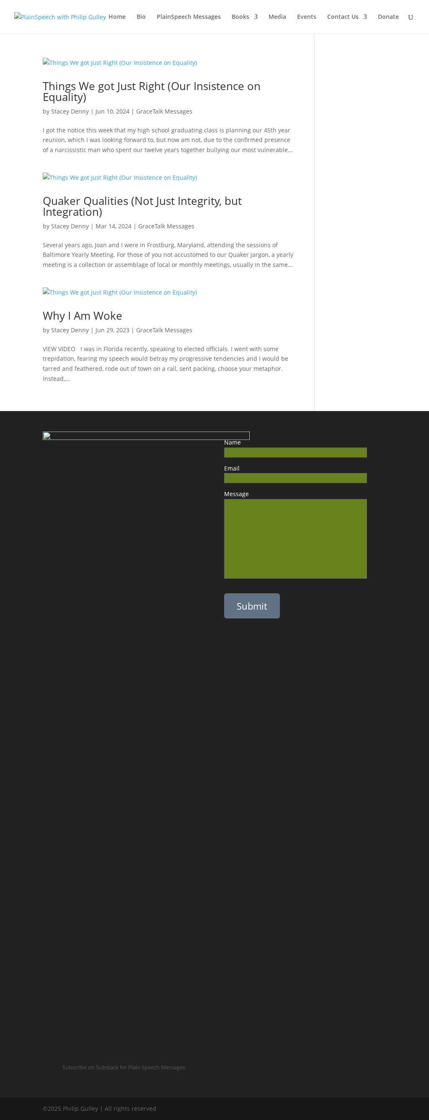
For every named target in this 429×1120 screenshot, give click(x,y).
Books (240, 17)
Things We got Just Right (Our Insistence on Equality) (152, 91)
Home (117, 17)
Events (306, 17)
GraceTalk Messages (164, 111)
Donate (388, 17)
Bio (141, 17)
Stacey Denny (70, 111)
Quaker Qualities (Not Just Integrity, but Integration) (142, 206)
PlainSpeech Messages (189, 17)
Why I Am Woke (88, 315)
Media (277, 17)
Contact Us (343, 17)
